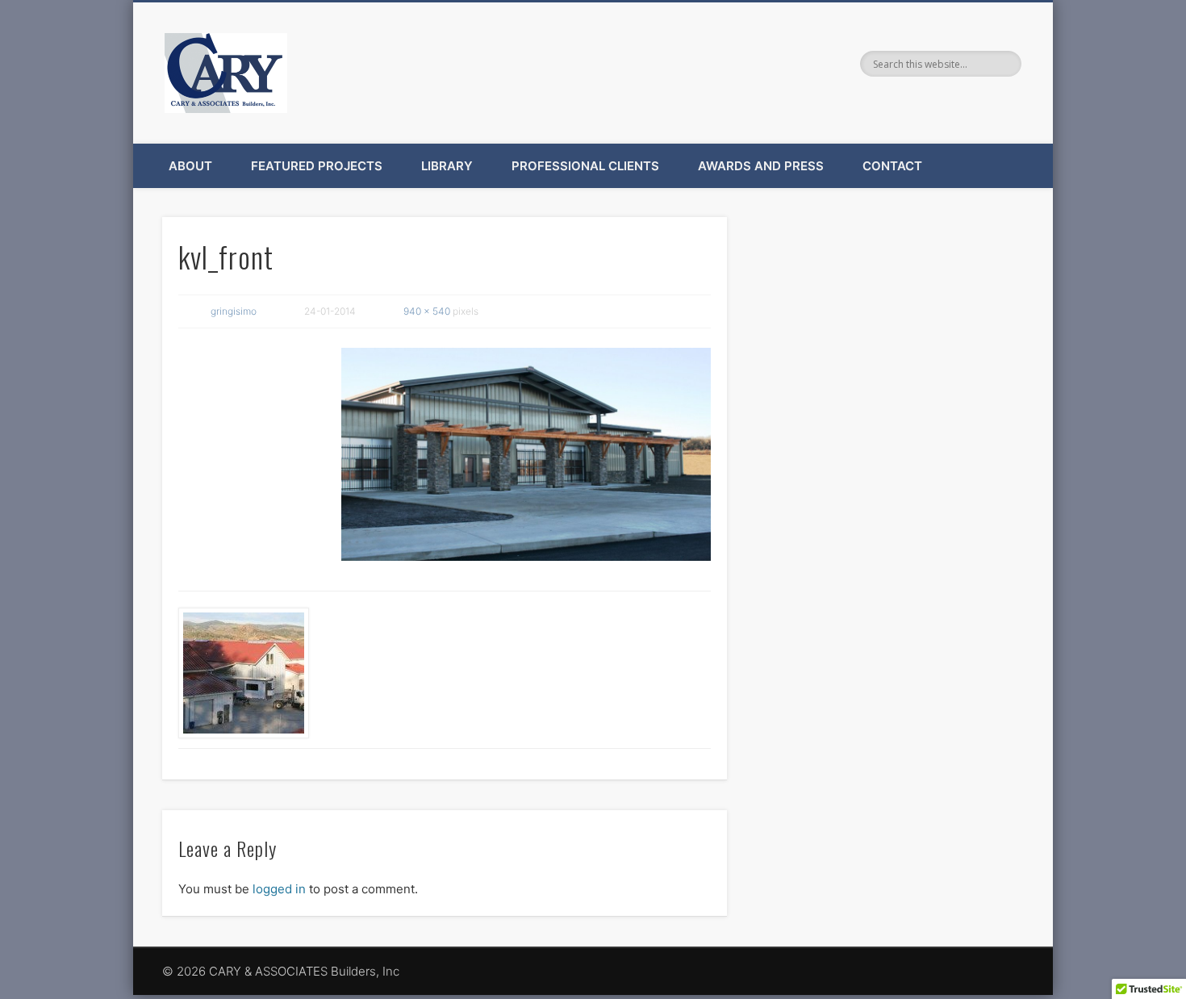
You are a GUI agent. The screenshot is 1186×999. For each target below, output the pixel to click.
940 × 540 (426, 311)
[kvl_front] (526, 454)
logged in (279, 889)
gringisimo (234, 311)
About (190, 165)
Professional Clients (585, 165)
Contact (892, 165)
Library (447, 165)
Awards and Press (761, 165)
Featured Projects (316, 165)
